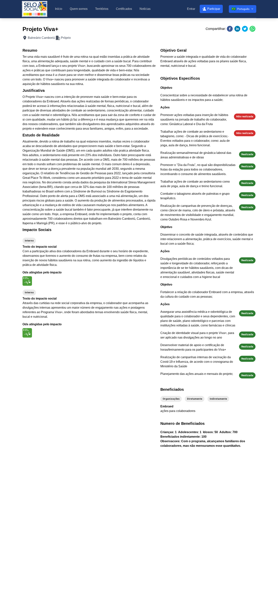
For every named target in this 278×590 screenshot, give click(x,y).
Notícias (145, 8)
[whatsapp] (252, 29)
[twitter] (245, 29)
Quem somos (79, 8)
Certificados (124, 8)
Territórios (101, 8)
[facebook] (230, 29)
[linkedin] (237, 29)
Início (58, 8)
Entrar (191, 8)
